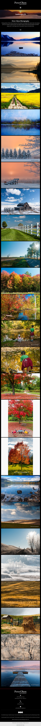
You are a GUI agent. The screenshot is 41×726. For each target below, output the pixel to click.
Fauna (32, 717)
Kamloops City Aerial (14, 714)
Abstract (35, 717)
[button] (20, 30)
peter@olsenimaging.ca (21, 708)
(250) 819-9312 (20, 704)
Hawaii (38, 717)
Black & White (25, 717)
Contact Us (26, 719)
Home (2, 714)
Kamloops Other (36, 714)
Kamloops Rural (29, 714)
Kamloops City (7, 714)
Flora (29, 717)
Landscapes (3, 717)
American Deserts (19, 719)
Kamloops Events (22, 714)
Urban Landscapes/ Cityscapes (12, 717)
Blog (23, 719)
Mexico (13, 719)
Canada (21, 717)
